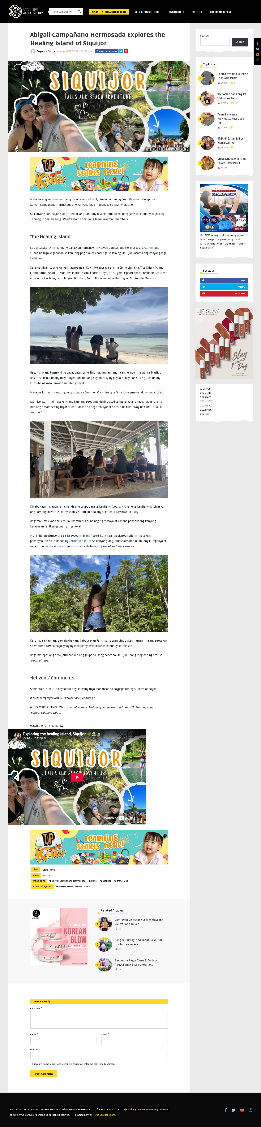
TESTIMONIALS (175, 12)
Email (105, 1034)
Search (204, 35)
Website (34, 1049)
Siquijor (107, 881)
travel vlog (122, 881)
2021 (203, 414)
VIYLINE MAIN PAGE (220, 12)
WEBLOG (197, 12)
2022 (203, 409)
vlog (64, 214)
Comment (36, 1008)
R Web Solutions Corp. (104, 1115)
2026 (203, 393)
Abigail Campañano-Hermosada (69, 881)
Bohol (94, 881)
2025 (203, 397)
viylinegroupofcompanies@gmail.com (148, 1109)
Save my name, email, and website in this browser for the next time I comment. (75, 1064)
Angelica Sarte (46, 51)
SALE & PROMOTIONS (147, 12)
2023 (203, 405)
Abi (151, 247)
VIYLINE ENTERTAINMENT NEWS (109, 12)
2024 (203, 401)
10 (235, 103)
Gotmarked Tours (80, 541)
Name (34, 1034)
